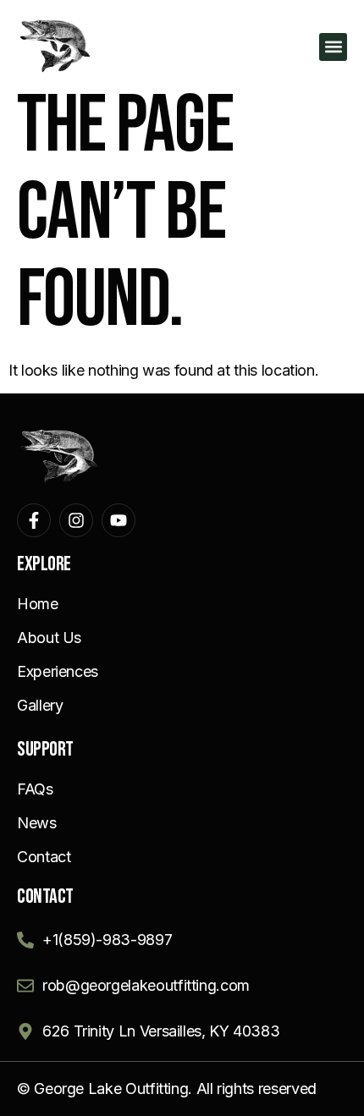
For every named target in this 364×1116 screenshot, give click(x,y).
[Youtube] (118, 520)
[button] (333, 47)
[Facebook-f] (34, 520)
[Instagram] (76, 520)
